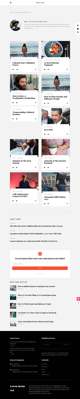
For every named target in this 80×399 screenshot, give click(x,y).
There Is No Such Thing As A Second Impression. (37, 295)
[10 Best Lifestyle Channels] (56, 50)
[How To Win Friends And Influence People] (56, 83)
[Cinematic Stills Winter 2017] (56, 182)
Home (11, 12)
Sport (43, 372)
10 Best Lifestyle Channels (51, 63)
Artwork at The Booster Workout (55, 161)
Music (43, 369)
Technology (45, 374)
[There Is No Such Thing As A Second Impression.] (13, 297)
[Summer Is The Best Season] (24, 148)
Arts (45, 194)
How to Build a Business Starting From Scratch (36, 286)
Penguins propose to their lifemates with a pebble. (25, 366)
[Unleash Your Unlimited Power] (24, 50)
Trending (22, 59)
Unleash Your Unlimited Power (23, 63)
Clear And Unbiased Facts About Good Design (36, 321)
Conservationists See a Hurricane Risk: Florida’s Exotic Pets (33, 241)
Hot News (44, 364)
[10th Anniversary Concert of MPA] (24, 181)
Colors (14, 59)
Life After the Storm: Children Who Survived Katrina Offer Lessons (36, 226)
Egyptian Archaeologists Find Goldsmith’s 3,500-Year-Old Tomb (35, 233)
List (13, 93)
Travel (14, 158)
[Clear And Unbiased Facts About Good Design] (13, 323)
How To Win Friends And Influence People (55, 97)
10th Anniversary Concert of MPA (20, 195)
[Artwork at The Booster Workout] (56, 148)
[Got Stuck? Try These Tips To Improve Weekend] (13, 314)
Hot (18, 59)
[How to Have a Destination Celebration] (24, 83)
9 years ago (28, 60)
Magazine (44, 366)
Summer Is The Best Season (21, 161)
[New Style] (56, 117)
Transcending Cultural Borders (23, 113)
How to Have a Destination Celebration (23, 97)
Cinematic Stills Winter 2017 (55, 198)
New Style (48, 129)
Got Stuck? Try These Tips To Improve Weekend (37, 313)
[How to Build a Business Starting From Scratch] (13, 288)
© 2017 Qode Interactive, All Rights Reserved (40, 393)
